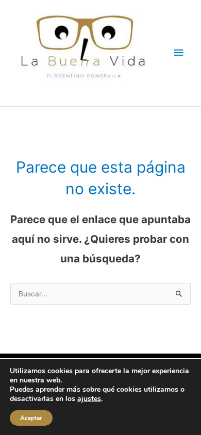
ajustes (89, 399)
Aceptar (31, 418)
